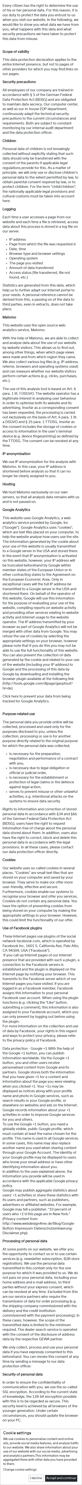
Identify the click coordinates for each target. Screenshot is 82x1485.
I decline (36, 1478)
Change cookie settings (20, 1469)
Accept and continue (61, 1478)
